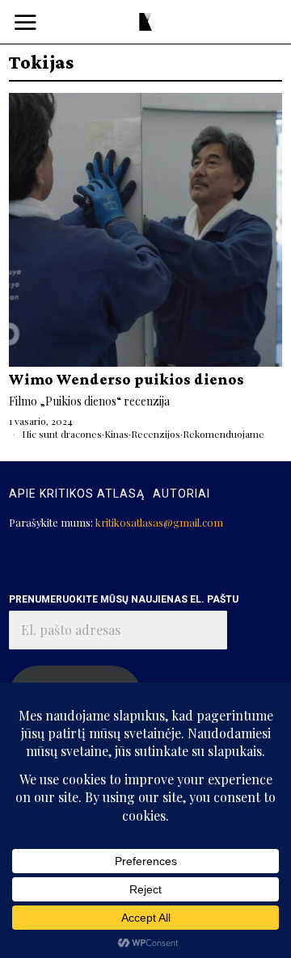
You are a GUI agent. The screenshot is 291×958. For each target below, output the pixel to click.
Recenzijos (155, 433)
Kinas (116, 433)
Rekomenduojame (223, 433)
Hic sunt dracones (62, 433)
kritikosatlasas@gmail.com (159, 522)
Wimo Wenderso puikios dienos (126, 380)
